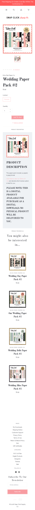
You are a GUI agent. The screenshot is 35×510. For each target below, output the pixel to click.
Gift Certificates (17, 446)
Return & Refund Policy (18, 440)
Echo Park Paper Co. (9, 75)
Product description (17, 129)
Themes (17, 461)
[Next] (30, 59)
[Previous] (5, 59)
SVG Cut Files (17, 453)
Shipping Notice (17, 430)
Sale (17, 464)
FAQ (17, 443)
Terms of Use (18, 438)
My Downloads (17, 427)
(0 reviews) (16, 69)
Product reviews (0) (18, 231)
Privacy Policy (17, 435)
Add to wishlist (18, 122)
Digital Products (17, 456)
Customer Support (17, 432)
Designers (17, 459)
